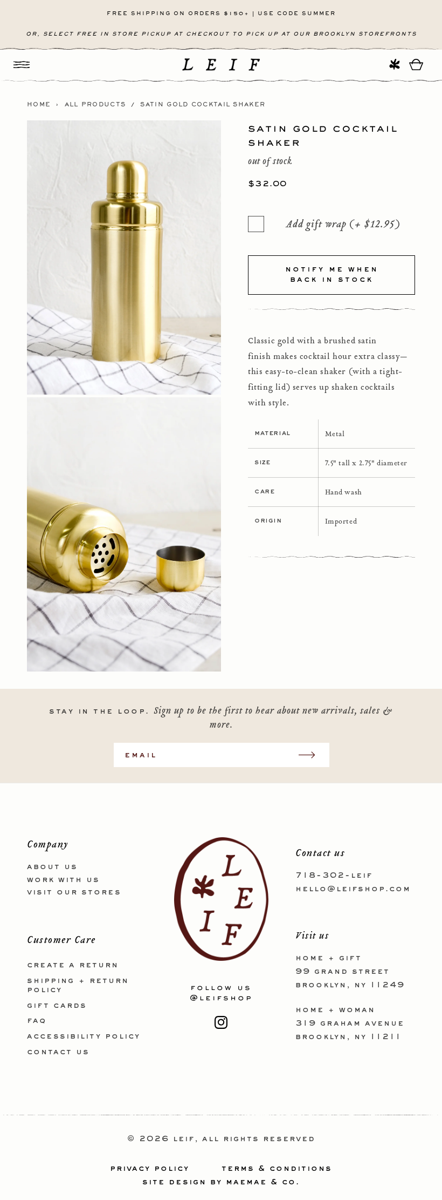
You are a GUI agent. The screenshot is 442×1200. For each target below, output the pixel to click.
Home (39, 104)
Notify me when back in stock (331, 275)
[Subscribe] (312, 755)
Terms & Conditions (277, 1168)
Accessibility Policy (83, 1036)
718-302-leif (333, 875)
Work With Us (63, 880)
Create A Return (73, 965)
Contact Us (58, 1052)
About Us (52, 867)
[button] (21, 64)
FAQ (36, 1021)
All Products (95, 104)
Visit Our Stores (74, 892)
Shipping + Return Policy (78, 985)
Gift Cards (57, 1005)
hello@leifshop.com (353, 889)
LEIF (184, 1139)
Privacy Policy (149, 1168)
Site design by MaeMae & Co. (221, 1182)
